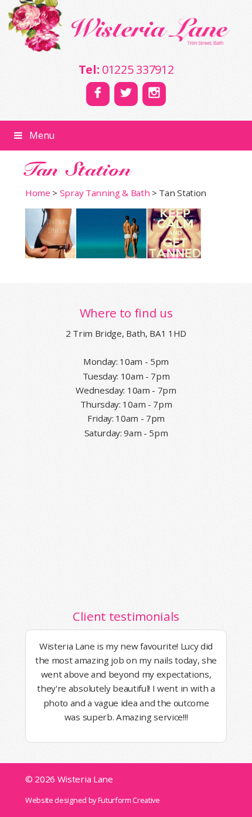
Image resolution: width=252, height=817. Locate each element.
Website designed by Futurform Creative (92, 800)
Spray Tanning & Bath (105, 193)
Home (37, 193)
